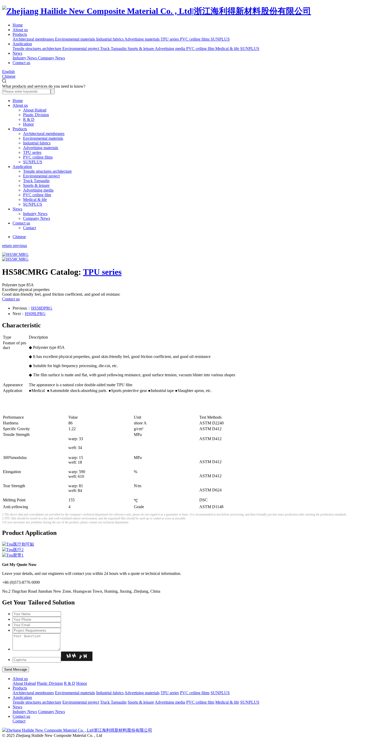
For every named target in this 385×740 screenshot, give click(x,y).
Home (18, 25)
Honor (28, 124)
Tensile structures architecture (47, 171)
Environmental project (41, 176)
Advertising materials (40, 147)
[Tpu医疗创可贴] (192, 544)
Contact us (21, 62)
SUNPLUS (32, 162)
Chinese (8, 76)
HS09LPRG (35, 313)
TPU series (32, 152)
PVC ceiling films (38, 157)
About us (20, 29)
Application (22, 44)
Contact (29, 228)
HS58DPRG (41, 308)
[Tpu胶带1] (192, 555)
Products (20, 34)
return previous (14, 245)
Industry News (35, 213)
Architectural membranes (43, 133)
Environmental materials (43, 138)
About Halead (34, 110)
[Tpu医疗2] (192, 550)
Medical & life (35, 199)
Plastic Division (36, 115)
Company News (36, 218)
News (17, 53)
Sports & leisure (36, 185)
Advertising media (38, 190)
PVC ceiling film (37, 195)
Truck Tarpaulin (36, 180)
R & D (28, 119)
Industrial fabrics (37, 143)
